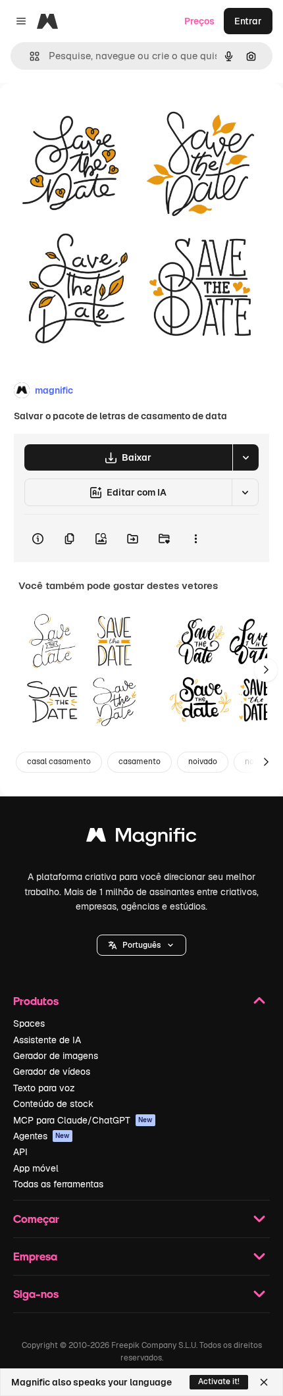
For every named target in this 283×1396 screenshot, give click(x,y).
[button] (141, 945)
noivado (202, 761)
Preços (199, 21)
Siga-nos (36, 1294)
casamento (139, 761)
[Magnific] (141, 838)
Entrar (248, 21)
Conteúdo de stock (53, 1104)
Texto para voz (44, 1088)
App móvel (36, 1168)
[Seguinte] (266, 670)
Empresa (35, 1256)
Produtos (36, 1001)
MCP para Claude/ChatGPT (83, 1120)
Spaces (29, 1023)
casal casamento (59, 761)
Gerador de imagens (55, 1056)
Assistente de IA (47, 1040)
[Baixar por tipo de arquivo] (245, 457)
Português (141, 945)
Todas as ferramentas (58, 1184)
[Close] (264, 1382)
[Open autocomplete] (29, 56)
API (20, 1152)
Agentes (41, 1136)
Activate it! (219, 1381)
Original (84, 113)
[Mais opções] (195, 538)
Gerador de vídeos (51, 1071)
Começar (36, 1219)
